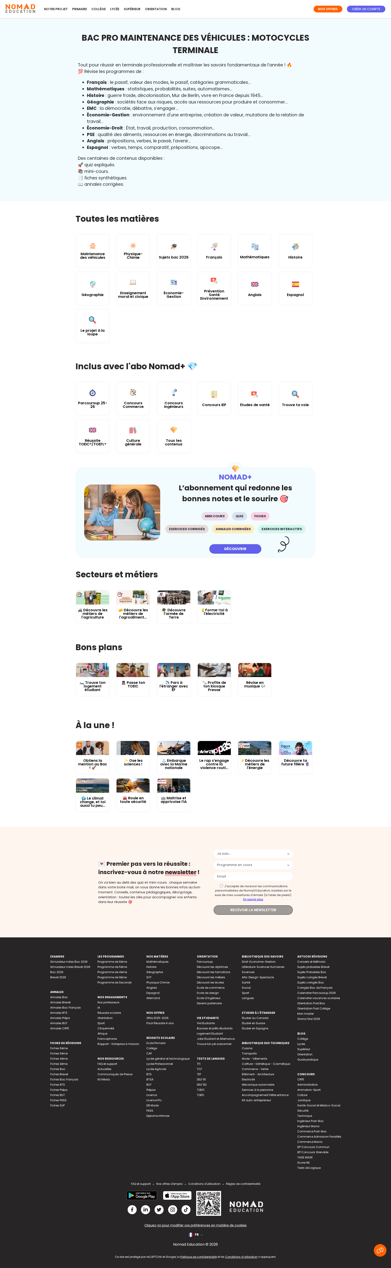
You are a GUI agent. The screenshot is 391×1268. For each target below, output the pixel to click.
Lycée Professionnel (159, 1064)
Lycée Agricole (156, 1069)
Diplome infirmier (157, 1116)
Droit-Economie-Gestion (259, 962)
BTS (149, 1074)
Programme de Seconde (114, 982)
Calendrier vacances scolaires (318, 998)
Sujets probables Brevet (313, 967)
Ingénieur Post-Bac (310, 1121)
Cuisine (247, 1048)
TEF (199, 1074)
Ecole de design (208, 993)
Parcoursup (205, 962)
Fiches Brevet (59, 1074)
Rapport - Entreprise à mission (118, 1044)
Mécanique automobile (258, 1085)
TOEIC (201, 1090)
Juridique (303, 1100)
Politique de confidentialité (198, 1257)
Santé (246, 982)
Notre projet (56, 9)
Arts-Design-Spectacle (258, 977)
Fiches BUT (57, 1095)
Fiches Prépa (58, 1090)
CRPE (300, 1079)
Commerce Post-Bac (312, 1131)
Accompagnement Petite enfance (265, 1095)
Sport (101, 1023)
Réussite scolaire (109, 1013)
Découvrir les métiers (211, 977)
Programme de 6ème (112, 962)
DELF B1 (201, 1079)
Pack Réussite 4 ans (160, 1023)
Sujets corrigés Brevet (312, 977)
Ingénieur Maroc (308, 1126)
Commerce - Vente (255, 1069)
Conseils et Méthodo (311, 962)
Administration (307, 1085)
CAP (149, 1053)
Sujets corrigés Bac (310, 982)
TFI (198, 1064)
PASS (149, 1111)
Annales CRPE (59, 1028)
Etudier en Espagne (255, 1028)
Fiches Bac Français (64, 1079)
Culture (302, 1095)
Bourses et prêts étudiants (215, 1028)
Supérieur (132, 9)
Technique (304, 1116)
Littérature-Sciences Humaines (263, 967)
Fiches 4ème (59, 1059)
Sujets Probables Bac (311, 972)
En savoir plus (253, 899)
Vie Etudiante (206, 1023)
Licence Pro (154, 1100)
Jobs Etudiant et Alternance (216, 1039)
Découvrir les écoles (210, 982)
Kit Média (104, 1079)
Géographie (154, 972)
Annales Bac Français (65, 1007)
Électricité (248, 1079)
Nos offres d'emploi (169, 1184)
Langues (248, 998)
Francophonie (107, 1039)
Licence (151, 1095)
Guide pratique (307, 1059)
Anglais (151, 988)
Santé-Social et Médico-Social (318, 1105)
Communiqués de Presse (115, 1074)
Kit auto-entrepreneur (256, 1100)
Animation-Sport (309, 1090)
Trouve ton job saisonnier (214, 1044)
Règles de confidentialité (243, 1184)
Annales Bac (59, 997)
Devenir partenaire (209, 1003)
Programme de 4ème (112, 972)
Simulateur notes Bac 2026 (69, 962)
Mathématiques (157, 962)
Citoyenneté (106, 1028)
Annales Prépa (60, 1018)
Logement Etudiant (210, 1033)
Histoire (151, 967)
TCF (199, 1069)
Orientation (156, 9)
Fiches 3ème (58, 1064)
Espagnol (153, 993)
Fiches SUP (57, 1105)
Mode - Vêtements (254, 1059)
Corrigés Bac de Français (315, 988)
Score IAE (303, 1162)
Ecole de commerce (210, 988)
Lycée (114, 9)
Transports (249, 1053)
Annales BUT (58, 1023)
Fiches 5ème (59, 1053)
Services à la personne (257, 1090)
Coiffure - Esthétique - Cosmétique (266, 1064)
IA (99, 1007)
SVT (149, 977)
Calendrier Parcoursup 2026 (316, 993)
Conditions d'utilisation (204, 1184)
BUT (149, 1085)
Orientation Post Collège (313, 1008)
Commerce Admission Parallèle (319, 1137)
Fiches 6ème (59, 1048)
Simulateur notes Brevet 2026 (70, 967)
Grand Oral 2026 (308, 1019)
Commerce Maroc (310, 1142)
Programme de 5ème (112, 967)
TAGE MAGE (305, 1157)
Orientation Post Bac (311, 1003)
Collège (98, 9)
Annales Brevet (60, 1002)
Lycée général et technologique (168, 1059)
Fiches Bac (57, 1069)
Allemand (153, 998)
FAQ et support (107, 1064)
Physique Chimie (157, 982)
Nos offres (328, 9)
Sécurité (302, 1111)
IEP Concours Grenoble (312, 1152)
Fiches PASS (58, 1100)
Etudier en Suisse (253, 1023)
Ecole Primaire (155, 1043)
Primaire (79, 9)
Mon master (305, 1014)
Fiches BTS (57, 1085)
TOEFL (200, 1095)
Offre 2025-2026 (157, 1018)
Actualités (104, 1069)
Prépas (151, 1090)
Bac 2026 (56, 972)
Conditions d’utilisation (241, 1257)
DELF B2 (202, 1085)
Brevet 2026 (58, 977)
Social (246, 988)
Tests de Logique (309, 1168)
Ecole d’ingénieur (208, 998)
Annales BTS (58, 1013)
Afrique (102, 1033)
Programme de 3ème (112, 977)
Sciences (248, 972)
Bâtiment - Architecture (258, 1074)
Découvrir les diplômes (212, 967)
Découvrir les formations (213, 972)
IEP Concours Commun (313, 1147)
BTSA (149, 1079)
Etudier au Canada (255, 1018)
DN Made (152, 1105)
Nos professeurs (108, 1002)
